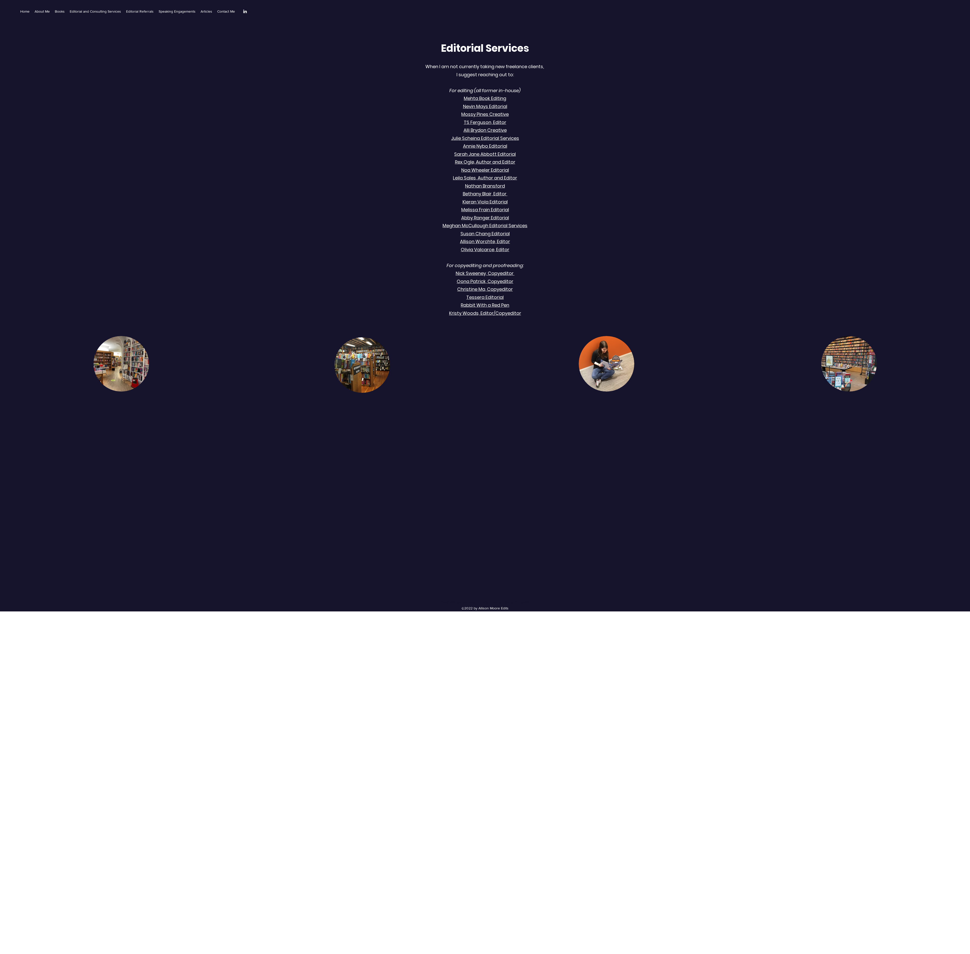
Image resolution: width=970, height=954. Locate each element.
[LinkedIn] (245, 11)
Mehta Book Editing (485, 98)
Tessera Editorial (485, 297)
